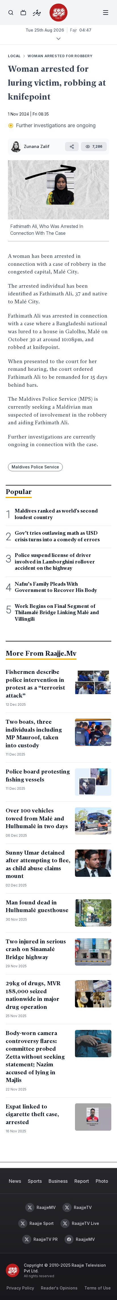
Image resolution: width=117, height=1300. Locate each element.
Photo (102, 1181)
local (14, 56)
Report (81, 1181)
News (15, 1181)
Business (58, 1181)
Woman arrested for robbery (60, 56)
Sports (35, 1181)
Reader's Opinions (59, 1287)
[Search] (11, 12)
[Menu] (105, 12)
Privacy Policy (20, 1287)
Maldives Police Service (35, 466)
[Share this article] (72, 146)
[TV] (23, 12)
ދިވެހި (37, 12)
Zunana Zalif (36, 146)
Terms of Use (97, 1287)
